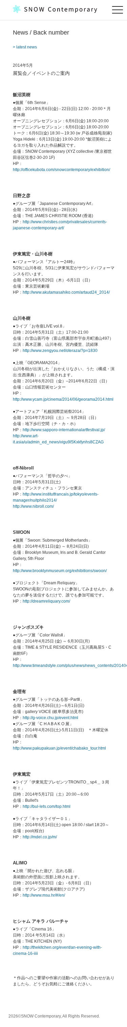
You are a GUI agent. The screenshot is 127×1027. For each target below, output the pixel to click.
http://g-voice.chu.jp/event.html (50, 717)
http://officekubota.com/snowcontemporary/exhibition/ (61, 169)
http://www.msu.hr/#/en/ (44, 895)
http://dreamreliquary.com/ (46, 601)
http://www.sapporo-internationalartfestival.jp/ (64, 429)
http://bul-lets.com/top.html (46, 806)
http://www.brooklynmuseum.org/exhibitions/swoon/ (60, 570)
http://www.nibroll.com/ (33, 506)
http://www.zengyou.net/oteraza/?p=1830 (60, 350)
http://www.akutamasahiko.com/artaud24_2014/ (66, 292)
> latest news (25, 47)
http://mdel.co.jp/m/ (40, 837)
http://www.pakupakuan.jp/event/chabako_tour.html (59, 748)
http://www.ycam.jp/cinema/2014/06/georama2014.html (63, 399)
